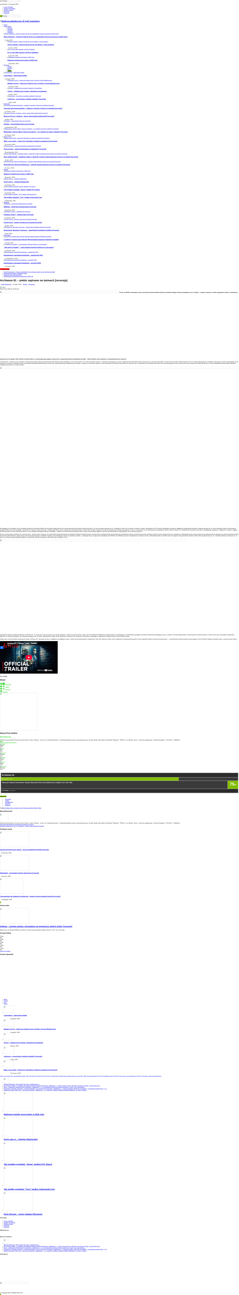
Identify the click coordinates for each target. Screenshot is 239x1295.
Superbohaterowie (18, 1076)
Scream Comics (79, 1076)
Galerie (6, 169)
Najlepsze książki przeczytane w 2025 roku (22, 60)
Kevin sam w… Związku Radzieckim (16, 182)
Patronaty (6, 11)
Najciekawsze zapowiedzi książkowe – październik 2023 (23, 255)
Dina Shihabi (6, 808)
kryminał (52, 1076)
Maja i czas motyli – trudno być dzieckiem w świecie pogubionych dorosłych (30, 141)
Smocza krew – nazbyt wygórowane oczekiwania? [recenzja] (25, 149)
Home (5, 25)
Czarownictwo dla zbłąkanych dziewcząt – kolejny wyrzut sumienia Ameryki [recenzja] (30, 896)
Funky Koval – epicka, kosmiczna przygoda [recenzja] (23, 222)
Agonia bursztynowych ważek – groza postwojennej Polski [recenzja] (24, 850)
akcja (127, 1076)
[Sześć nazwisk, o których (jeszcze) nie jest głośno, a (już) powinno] (27, 41)
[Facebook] (1, 2)
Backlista (6, 202)
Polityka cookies (8, 10)
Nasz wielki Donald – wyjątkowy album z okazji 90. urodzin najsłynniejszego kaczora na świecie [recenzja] (41, 157)
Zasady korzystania (9, 8)
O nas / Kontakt (8, 7)
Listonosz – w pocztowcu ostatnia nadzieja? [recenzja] (26, 99)
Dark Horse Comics (114, 1076)
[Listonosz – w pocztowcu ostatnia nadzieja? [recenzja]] (24, 96)
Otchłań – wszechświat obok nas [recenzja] (19, 124)
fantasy (24, 1076)
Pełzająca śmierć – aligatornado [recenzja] (18, 214)
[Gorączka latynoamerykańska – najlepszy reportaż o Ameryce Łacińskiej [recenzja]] (29, 105)
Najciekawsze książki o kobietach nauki (15, 273)
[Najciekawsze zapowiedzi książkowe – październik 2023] (21, 252)
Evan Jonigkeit (14, 808)
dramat (88, 1076)
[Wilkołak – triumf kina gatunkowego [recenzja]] (18, 203)
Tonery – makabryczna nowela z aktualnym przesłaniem (27, 91)
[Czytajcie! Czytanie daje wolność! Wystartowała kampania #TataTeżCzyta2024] (27, 236)
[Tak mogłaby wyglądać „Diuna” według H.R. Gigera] (19, 186)
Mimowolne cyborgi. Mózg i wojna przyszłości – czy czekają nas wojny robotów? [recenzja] (36, 132)
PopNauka (7, 104)
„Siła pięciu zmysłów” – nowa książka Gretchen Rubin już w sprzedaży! (29, 247)
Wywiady (10, 30)
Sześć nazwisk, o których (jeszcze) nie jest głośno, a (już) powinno (30, 45)
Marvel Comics (41, 1076)
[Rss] (0, 2)
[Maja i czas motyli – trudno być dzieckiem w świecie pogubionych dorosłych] (27, 138)
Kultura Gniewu (132, 1076)
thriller (39, 808)
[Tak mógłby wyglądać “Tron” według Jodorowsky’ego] (20, 194)
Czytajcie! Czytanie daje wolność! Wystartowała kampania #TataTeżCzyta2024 (31, 239)
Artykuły (9, 27)
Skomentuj (31, 284)
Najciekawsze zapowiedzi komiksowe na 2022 (16, 824)
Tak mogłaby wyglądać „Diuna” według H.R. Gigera (22, 190)
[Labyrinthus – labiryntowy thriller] (14, 72)
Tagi (5, 1002)
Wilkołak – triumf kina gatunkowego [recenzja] (20, 207)
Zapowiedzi (7, 235)
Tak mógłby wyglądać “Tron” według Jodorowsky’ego (23, 197)
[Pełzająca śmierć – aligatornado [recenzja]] (17, 211)
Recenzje (6, 65)
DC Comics (47, 1076)
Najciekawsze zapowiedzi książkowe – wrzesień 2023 (22, 263)
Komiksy (9, 68)
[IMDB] (5, 2)
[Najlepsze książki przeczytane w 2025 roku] (20, 57)
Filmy (9, 69)
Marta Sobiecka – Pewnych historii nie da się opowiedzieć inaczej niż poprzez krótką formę (35, 37)
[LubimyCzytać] (3, 2)
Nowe (5, 999)
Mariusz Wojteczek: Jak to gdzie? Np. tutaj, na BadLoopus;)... (22, 1084)
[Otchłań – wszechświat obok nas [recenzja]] (17, 121)
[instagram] (2, 2)
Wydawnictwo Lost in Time (96, 1076)
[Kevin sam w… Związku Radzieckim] (15, 179)
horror (21, 808)
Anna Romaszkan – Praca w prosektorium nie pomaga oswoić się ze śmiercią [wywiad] (29, 272)
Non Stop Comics (33, 1076)
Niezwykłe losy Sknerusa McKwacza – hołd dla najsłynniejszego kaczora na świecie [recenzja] (37, 164)
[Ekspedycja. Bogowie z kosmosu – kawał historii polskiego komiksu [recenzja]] (27, 227)
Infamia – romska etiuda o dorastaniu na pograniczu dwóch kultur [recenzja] (36, 926)
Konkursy (6, 13)
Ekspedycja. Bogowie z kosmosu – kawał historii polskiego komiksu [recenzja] (31, 230)
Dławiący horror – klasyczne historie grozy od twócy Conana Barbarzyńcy (33, 83)
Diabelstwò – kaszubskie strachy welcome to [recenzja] (19, 873)
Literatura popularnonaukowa (154, 1076)
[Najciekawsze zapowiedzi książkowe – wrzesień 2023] (20, 260)
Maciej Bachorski (6, 284)
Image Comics (122, 1076)
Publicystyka (7, 26)
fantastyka (57, 1076)
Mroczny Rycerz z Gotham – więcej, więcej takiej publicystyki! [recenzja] (29, 116)
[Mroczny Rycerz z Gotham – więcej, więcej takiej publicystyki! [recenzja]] (26, 113)
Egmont (1, 1076)
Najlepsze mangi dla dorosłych (13, 275)
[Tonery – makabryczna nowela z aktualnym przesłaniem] (24, 88)
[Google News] (6, 2)
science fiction (7, 1076)
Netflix (35, 808)
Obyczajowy (145, 1076)
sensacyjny (139, 1076)
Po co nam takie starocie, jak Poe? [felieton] (22, 52)
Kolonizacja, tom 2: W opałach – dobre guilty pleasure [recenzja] (22, 826)
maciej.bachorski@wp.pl (9, 742)
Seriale (9, 71)
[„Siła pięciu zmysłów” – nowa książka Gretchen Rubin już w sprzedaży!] (25, 244)
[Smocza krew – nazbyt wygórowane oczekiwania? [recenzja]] (22, 146)
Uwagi (5, 1003)
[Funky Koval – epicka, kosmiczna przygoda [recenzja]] (20, 219)
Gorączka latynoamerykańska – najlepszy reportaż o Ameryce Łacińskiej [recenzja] (33, 108)
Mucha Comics (63, 1076)
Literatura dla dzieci (71, 1076)
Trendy (6, 1001)
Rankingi (10, 29)
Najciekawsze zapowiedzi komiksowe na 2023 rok (18, 276)
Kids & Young (8, 136)
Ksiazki (9, 66)
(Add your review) (5, 951)
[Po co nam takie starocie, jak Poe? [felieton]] (21, 49)
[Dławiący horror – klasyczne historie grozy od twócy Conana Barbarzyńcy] (29, 80)
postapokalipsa (106, 1076)
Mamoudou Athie (28, 808)
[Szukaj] (1, 1)
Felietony (10, 32)
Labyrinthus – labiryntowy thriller (15, 75)
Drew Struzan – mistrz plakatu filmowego (23, 1214)
